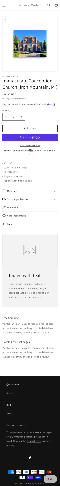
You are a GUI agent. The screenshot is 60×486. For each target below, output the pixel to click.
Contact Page (34, 440)
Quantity (6, 110)
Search (9, 393)
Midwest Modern (25, 483)
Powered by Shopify (38, 483)
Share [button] (9, 224)
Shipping (5, 99)
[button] (4, 5)
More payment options (30, 145)
